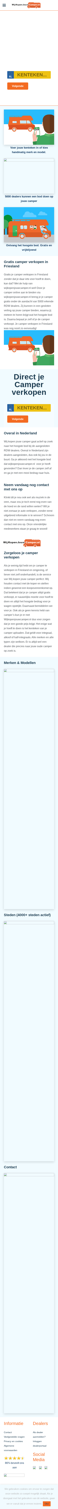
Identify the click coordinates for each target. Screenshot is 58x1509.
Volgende (18, 86)
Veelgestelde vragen (14, 1437)
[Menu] (4, 5)
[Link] (26, 5)
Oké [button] (47, 1504)
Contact (8, 1432)
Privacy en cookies (13, 1441)
